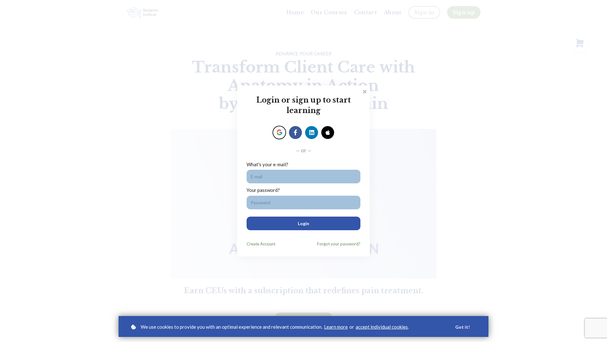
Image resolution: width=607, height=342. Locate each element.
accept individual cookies (382, 327)
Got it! (462, 327)
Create (261, 243)
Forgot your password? (338, 243)
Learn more (336, 327)
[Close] (364, 91)
